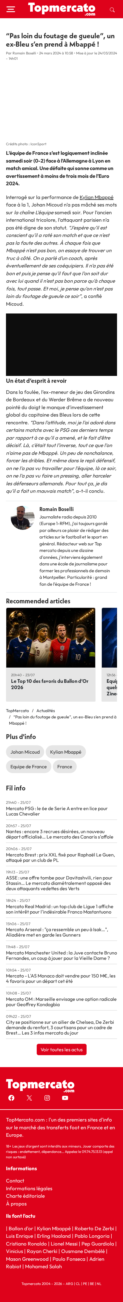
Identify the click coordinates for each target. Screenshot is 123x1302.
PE (85, 1283)
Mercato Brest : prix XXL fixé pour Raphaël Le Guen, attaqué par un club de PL (60, 857)
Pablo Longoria (92, 1236)
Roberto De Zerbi (94, 1228)
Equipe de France (28, 766)
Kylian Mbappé (96, 197)
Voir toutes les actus (62, 1049)
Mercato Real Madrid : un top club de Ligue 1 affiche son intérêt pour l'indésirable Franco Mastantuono (59, 909)
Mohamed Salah (43, 1266)
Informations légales (29, 1188)
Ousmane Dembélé (83, 1251)
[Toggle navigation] (11, 9)
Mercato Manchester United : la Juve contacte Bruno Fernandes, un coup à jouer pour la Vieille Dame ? (61, 955)
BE (92, 1283)
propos (18, 1203)
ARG (69, 1283)
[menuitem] (112, 9)
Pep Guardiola (98, 1243)
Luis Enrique (19, 1236)
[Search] (112, 9)
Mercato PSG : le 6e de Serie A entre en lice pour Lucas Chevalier (57, 811)
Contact (15, 1180)
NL (99, 1283)
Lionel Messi (64, 1243)
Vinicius (14, 1251)
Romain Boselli (56, 509)
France (64, 766)
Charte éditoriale (25, 1196)
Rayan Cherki (42, 1251)
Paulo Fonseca (69, 1259)
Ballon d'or (21, 1228)
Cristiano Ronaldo (26, 1243)
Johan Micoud (25, 752)
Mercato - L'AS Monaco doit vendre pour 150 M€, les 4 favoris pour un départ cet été (61, 978)
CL (78, 1283)
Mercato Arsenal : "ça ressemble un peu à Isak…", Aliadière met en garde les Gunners (57, 932)
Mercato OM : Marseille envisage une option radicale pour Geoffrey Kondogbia (61, 1001)
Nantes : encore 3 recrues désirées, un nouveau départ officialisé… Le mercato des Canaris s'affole (59, 834)
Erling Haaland (54, 1236)
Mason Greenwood (28, 1259)
